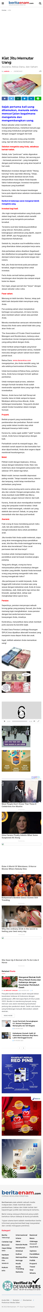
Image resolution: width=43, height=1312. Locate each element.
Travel (32, 1267)
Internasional (21, 1235)
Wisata (33, 1273)
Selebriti (5, 1263)
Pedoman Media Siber (11, 1302)
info (9, 10)
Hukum (5, 1267)
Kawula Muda (21, 1245)
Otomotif (33, 1244)
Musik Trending (20, 1268)
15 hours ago (24, 990)
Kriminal (19, 1251)
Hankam (5, 1255)
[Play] (5, 721)
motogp (19, 1260)
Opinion (33, 1251)
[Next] (23, 1048)
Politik (32, 1260)
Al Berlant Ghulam (11, 990)
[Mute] (34, 721)
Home (4, 10)
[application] (21, 713)
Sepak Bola (34, 1247)
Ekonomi (5, 1245)
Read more (8, 1015)
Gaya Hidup (7, 1248)
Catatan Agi (7, 1242)
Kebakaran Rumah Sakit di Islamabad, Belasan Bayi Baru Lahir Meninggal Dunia (25, 1035)
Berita (6, 978)
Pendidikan (34, 1254)
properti (33, 1264)
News (32, 1238)
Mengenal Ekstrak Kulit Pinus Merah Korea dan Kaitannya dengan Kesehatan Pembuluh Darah (30, 982)
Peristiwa (34, 1257)
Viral (31, 1270)
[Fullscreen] (38, 721)
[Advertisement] (21, 34)
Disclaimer (27, 1300)
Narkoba (19, 1272)
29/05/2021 (18, 71)
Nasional (33, 1235)
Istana (18, 1238)
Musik (18, 1264)
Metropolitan (21, 1257)
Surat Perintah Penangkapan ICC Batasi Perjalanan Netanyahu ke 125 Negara (25, 1023)
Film (3, 1260)
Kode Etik (5, 1300)
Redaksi (16, 1300)
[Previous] (19, 1048)
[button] (21, 712)
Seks (3, 1250)
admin (6, 71)
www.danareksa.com (22, 360)
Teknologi (6, 1237)
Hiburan (5, 1258)
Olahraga (33, 1241)
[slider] (19, 721)
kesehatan (20, 1248)
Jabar (18, 1241)
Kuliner (19, 1254)
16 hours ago (18, 1040)
